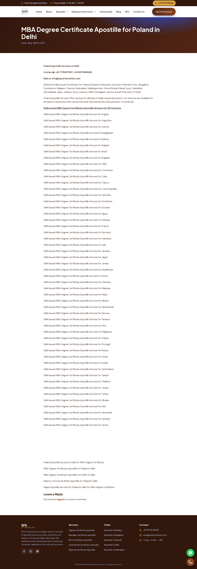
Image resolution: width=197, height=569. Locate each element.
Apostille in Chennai (113, 540)
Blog (118, 11)
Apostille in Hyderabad (114, 550)
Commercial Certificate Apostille (84, 545)
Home (39, 11)
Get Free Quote (164, 11)
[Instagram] (30, 551)
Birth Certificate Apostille (80, 540)
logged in (61, 499)
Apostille (60, 11)
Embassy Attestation (82, 11)
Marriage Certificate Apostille (82, 535)
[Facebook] (24, 551)
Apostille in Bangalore (114, 535)
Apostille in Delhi (111, 545)
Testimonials (105, 11)
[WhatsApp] (37, 551)
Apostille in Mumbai (113, 530)
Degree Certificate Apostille (81, 530)
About (49, 11)
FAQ (127, 11)
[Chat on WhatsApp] (190, 553)
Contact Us (139, 11)
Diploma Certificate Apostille (82, 550)
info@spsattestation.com (155, 535)
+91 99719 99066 (166, 3)
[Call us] (190, 562)
